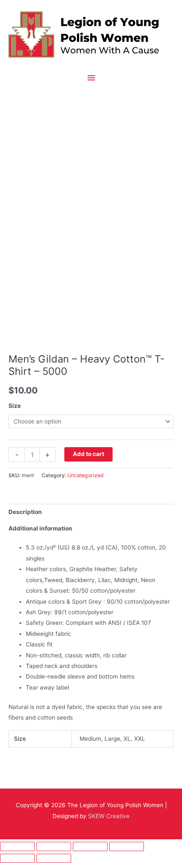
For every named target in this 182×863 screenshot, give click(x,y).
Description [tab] (25, 511)
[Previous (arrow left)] (17, 858)
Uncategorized (85, 475)
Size (14, 405)
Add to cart (88, 454)
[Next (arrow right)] (53, 858)
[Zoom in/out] (17, 846)
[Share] (90, 846)
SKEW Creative (109, 816)
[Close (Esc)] (126, 846)
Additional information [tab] (40, 528)
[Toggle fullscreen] (53, 846)
